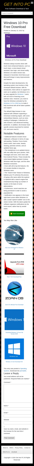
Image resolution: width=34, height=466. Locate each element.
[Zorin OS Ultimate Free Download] (14, 291)
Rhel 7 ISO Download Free (14, 277)
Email (6, 413)
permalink (23, 371)
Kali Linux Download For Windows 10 (14, 248)
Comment (7, 382)
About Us (5, 447)
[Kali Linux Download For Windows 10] (14, 234)
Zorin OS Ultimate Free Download (14, 304)
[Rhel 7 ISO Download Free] (14, 264)
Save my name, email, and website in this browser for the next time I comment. (16, 431)
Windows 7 (21, 94)
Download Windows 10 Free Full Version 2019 (14, 333)
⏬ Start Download (17, 214)
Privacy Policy (19, 447)
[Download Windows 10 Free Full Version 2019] (14, 319)
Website (6, 420)
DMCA (11, 447)
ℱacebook (14, 452)
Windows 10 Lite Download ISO (14, 361)
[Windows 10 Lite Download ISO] (14, 349)
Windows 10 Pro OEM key (12, 103)
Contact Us (27, 447)
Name (6, 406)
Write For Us (6, 452)
